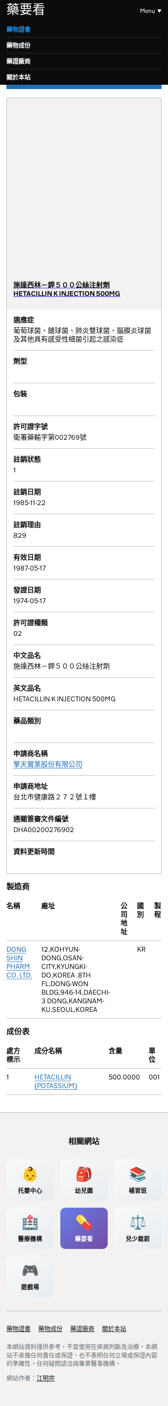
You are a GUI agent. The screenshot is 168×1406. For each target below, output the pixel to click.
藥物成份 (18, 45)
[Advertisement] (84, 193)
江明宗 (46, 1378)
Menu (147, 11)
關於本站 (18, 77)
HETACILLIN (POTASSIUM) (55, 1081)
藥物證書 (18, 29)
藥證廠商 (18, 61)
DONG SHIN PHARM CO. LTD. (19, 962)
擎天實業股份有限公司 (47, 764)
